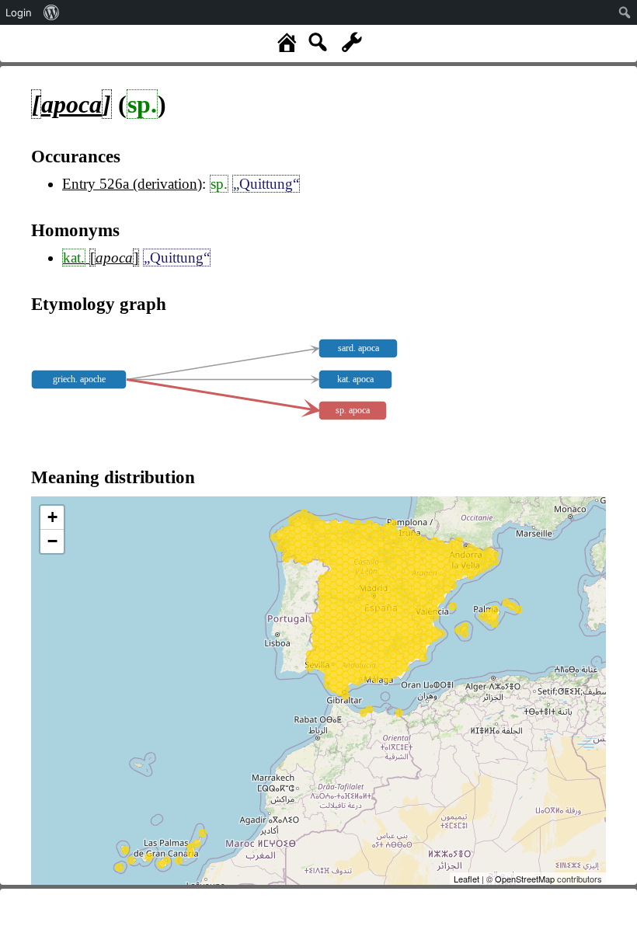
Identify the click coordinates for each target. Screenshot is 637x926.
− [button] (52, 541)
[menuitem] (51, 12)
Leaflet (466, 878)
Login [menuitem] (18, 12)
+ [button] (52, 517)
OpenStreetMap (525, 878)
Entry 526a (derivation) (132, 184)
